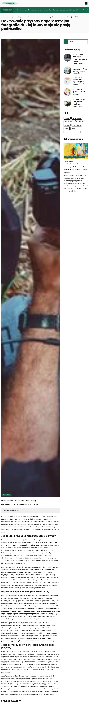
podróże (74, 128)
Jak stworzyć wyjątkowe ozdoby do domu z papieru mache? (79, 92)
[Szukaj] (66, 41)
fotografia (80, 121)
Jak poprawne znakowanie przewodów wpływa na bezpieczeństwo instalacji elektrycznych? (80, 59)
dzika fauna (76, 118)
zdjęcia (76, 132)
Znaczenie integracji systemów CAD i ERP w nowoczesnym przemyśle (80, 70)
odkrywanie (77, 125)
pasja (67, 128)
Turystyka (6, 495)
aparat (67, 118)
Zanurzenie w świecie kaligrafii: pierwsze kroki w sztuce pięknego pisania (79, 81)
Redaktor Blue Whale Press (25, 501)
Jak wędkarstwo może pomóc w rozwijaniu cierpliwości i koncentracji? (79, 103)
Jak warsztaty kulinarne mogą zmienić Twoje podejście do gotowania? (41, 10)
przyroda (68, 132)
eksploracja (69, 121)
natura (67, 125)
